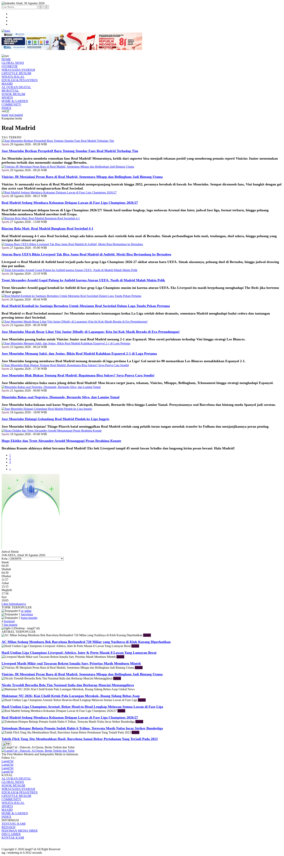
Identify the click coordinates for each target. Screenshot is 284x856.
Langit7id (7, 761)
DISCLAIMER (11, 834)
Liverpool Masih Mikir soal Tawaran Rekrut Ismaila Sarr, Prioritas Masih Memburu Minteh (71, 663)
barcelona (27, 614)
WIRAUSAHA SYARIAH (18, 69)
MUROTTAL (10, 90)
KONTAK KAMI (13, 837)
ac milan (26, 610)
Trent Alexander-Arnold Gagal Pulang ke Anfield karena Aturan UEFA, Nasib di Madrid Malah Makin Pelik (83, 280)
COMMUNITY (11, 104)
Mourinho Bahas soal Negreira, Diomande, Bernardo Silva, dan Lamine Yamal (60, 397)
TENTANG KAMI (14, 823)
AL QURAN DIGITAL (16, 87)
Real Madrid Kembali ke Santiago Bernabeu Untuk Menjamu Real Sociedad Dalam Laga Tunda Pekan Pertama (86, 306)
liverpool (9, 621)
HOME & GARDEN (15, 101)
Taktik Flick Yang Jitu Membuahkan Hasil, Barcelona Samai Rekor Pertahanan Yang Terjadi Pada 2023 (80, 739)
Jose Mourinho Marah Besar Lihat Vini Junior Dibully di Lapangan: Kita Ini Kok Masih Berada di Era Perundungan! (91, 332)
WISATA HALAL (13, 76)
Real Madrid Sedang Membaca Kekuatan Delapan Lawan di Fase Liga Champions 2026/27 (70, 203)
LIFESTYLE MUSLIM (16, 73)
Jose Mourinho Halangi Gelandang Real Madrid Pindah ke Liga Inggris (55, 419)
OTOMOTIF (10, 66)
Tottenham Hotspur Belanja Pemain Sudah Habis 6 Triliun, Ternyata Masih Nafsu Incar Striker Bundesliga (82, 728)
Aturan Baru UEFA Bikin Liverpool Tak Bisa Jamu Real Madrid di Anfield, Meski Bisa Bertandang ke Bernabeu (86, 254)
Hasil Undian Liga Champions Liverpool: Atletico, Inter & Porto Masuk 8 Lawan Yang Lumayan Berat (79, 653)
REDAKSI (8, 827)
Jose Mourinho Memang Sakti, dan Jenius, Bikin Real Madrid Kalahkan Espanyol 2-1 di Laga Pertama (79, 353)
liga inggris (10, 624)
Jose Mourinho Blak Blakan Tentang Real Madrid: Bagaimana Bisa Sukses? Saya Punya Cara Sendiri (78, 375)
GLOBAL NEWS (13, 62)
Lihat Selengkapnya (14, 604)
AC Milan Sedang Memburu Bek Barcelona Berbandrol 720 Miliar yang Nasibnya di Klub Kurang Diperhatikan (86, 642)
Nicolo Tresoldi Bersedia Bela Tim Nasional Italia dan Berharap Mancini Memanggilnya (68, 685)
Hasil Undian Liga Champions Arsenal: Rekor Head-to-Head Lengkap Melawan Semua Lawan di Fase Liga (82, 707)
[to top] (6, 743)
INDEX (6, 108)
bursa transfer (29, 617)
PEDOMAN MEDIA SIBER (20, 830)
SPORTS (7, 97)
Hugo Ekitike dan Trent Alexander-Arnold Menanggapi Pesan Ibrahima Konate (61, 441)
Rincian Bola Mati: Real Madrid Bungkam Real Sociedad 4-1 (47, 228)
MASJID (7, 83)
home (5, 115)
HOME (6, 59)
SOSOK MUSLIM (13, 94)
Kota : (5, 558)
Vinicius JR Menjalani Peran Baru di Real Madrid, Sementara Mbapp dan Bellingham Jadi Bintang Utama (82, 177)
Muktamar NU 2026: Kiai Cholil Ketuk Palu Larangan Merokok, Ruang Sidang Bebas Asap (71, 696)
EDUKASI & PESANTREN (20, 80)
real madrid (16, 115)
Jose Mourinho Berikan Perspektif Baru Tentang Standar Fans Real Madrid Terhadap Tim (70, 151)
